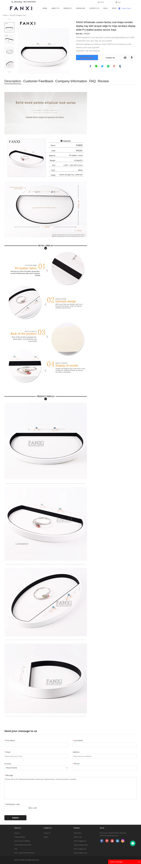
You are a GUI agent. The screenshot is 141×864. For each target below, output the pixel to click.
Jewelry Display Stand (81, 845)
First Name (9, 740)
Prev (9, 19)
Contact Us (94, 8)
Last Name (78, 740)
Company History (19, 837)
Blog (105, 8)
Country (7, 763)
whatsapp (108, 66)
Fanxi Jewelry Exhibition (22, 841)
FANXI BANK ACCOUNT (22, 845)
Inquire (46, 837)
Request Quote (126, 8)
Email (7, 752)
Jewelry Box (77, 833)
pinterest (114, 66)
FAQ (15, 849)
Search (102, 2)
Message (8, 775)
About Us (55, 8)
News (114, 8)
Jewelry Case (78, 837)
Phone (76, 763)
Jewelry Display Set (80, 849)
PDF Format (125, 57)
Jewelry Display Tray (17, 15)
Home (45, 8)
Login (119, 2)
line (96, 66)
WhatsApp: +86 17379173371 (25, 2)
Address (76, 752)
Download (80, 8)
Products (68, 8)
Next (9, 72)
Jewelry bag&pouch (80, 841)
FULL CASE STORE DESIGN (24, 853)
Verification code (12, 804)
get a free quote (87, 58)
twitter (102, 66)
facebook (90, 66)
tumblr (120, 66)
